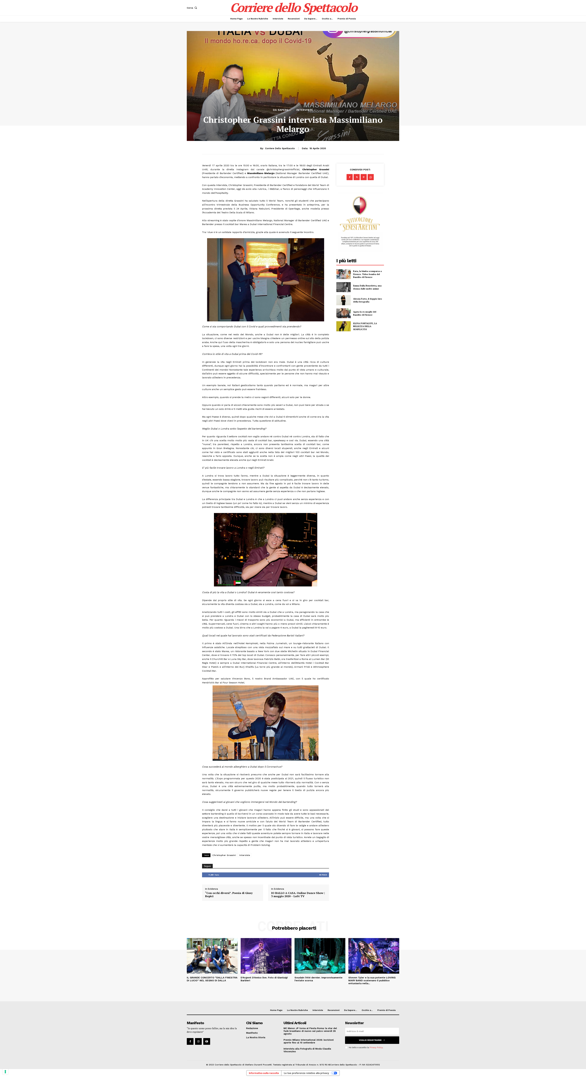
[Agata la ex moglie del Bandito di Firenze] (343, 313)
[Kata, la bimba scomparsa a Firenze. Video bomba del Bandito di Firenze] (343, 274)
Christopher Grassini (224, 855)
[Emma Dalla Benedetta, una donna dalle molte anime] (343, 287)
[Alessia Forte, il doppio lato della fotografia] (343, 300)
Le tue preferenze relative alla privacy (306, 1073)
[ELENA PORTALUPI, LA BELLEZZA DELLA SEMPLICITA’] (343, 326)
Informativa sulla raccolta (264, 1073)
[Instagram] (198, 1041)
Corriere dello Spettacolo (280, 148)
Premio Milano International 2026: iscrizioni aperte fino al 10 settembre (309, 1041)
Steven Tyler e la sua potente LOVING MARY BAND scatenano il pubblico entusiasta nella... (372, 980)
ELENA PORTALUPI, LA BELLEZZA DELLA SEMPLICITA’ (365, 326)
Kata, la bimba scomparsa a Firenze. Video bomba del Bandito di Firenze (367, 274)
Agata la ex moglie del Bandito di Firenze (364, 313)
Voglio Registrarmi (370, 1040)
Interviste (304, 110)
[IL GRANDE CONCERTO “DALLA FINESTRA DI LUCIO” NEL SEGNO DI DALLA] (212, 956)
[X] (357, 177)
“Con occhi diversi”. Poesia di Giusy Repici (229, 894)
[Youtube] (206, 1041)
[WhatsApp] (371, 177)
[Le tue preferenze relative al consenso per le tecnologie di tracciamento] (5, 1072)
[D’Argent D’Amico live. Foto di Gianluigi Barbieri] (266, 956)
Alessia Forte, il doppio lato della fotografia (367, 300)
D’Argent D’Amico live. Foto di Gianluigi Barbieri (264, 979)
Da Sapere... (282, 110)
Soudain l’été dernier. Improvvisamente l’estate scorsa (318, 979)
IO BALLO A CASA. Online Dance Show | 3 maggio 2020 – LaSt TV (298, 894)
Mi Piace (323, 875)
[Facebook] (350, 177)
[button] (192, 8)
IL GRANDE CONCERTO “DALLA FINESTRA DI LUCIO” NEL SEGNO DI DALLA (212, 979)
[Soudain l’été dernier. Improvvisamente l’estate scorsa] (320, 956)
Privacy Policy (376, 1047)
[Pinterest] (364, 177)
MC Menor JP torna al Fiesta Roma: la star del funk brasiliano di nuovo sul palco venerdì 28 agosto (310, 1031)
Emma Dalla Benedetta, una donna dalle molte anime (367, 287)
